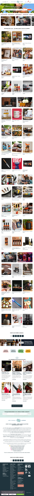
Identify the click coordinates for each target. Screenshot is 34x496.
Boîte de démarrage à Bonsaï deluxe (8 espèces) (27, 121)
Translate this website (5, 476)
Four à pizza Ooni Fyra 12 (26, 214)
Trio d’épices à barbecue (26, 292)
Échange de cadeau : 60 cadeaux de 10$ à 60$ (27, 394)
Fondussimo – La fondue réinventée (5, 373)
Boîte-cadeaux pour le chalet (16, 292)
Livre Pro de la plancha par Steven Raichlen (16, 137)
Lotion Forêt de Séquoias (5, 153)
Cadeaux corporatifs (13, 483)
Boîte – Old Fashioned (15, 59)
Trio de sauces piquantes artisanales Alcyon (15, 215)
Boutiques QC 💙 (25, 14)
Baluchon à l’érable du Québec (27, 153)
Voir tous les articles (17, 405)
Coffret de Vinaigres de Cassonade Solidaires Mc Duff (16, 248)
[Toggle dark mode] (7, 1)
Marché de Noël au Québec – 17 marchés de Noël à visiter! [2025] (17, 373)
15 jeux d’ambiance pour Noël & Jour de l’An (16, 394)
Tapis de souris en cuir (4, 275)
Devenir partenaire (20, 473)
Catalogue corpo (21, 486)
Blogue (11, 480)
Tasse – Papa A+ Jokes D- (15, 120)
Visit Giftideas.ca (5, 475)
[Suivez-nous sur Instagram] (26, 466)
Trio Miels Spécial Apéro (26, 76)
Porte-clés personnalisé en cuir (5, 198)
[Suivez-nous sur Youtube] (29, 476)
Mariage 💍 (31, 14)
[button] (30, 2)
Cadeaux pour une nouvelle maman (17, 448)
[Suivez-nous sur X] (29, 473)
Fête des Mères (12, 469)
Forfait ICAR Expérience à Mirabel (27, 92)
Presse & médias (5, 471)
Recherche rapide (12, 472)
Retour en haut (28, 492)
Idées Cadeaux (12, 465)
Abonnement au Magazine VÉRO (27, 59)
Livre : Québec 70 (25, 309)
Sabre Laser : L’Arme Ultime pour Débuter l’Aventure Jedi (16, 309)
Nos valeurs (4, 467)
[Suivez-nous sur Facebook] (29, 466)
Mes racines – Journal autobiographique (4, 60)
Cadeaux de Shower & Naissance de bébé (17, 445)
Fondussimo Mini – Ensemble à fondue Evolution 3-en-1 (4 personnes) (5, 293)
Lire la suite (3, 379)
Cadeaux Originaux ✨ (18, 14)
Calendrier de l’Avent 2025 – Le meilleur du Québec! (27, 373)
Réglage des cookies (5, 470)
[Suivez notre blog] (26, 469)
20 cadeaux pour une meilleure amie (17, 447)
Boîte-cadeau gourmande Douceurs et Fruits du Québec (16, 43)
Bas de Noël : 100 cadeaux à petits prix (6, 394)
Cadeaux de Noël (12, 466)
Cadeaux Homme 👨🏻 (11, 14)
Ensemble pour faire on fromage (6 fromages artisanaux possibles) (6, 309)
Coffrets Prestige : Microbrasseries (25, 170)
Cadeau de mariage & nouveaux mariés (17, 446)
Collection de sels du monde (27, 275)
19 (20, 460)
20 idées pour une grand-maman (17, 449)
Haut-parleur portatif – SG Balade (27, 231)
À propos (4, 466)
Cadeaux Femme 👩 (4, 14)
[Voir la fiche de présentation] (6, 36)
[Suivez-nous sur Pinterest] (26, 473)
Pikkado (11, 479)
